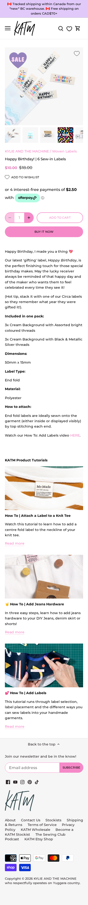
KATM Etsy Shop (38, 839)
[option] (13, 135)
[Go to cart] (78, 28)
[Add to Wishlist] (77, 54)
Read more (14, 543)
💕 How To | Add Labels (25, 693)
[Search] (60, 28)
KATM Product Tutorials (26, 460)
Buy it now (44, 231)
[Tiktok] (37, 782)
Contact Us (30, 820)
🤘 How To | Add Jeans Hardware (34, 604)
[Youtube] (15, 782)
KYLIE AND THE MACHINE (27, 151)
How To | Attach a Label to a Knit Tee (38, 515)
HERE (75, 435)
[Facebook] (8, 782)
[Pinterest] (30, 782)
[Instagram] (22, 782)
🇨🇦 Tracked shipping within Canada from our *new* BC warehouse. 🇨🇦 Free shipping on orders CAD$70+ (44, 8)
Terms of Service (43, 825)
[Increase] (28, 218)
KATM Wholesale (35, 829)
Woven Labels (64, 151)
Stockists (53, 820)
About (10, 820)
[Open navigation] (8, 28)
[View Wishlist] (69, 29)
